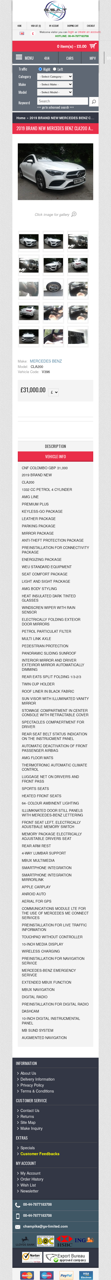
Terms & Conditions (37, 1091)
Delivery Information (37, 1079)
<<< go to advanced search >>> (55, 107)
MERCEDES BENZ (46, 361)
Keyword (24, 102)
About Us (28, 1073)
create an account (89, 32)
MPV (93, 58)
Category (25, 76)
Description (55, 446)
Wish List (28, 1185)
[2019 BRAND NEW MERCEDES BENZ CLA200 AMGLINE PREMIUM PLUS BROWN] (29, 250)
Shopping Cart (72, 25)
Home (20, 25)
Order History (31, 1179)
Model (23, 92)
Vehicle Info (55, 456)
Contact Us (29, 1110)
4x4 (47, 58)
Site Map (28, 1122)
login (71, 32)
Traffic (23, 69)
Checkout (91, 25)
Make (22, 84)
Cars (70, 58)
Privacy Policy (32, 1085)
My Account (54, 25)
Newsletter (29, 1191)
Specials (27, 1147)
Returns (27, 1116)
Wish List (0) (36, 25)
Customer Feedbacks (40, 1153)
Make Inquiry (31, 1128)
